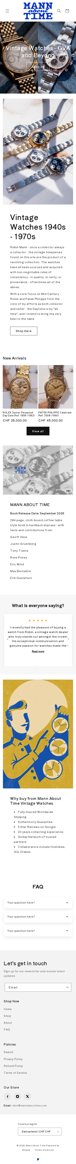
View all (38, 431)
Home (8, 1009)
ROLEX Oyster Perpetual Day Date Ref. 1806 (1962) (19, 414)
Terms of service (44, 1149)
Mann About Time (36, 1145)
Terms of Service (15, 1072)
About (8, 1022)
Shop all (38, 66)
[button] (7, 11)
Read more (38, 651)
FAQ (7, 1029)
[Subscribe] (67, 987)
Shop (7, 1016)
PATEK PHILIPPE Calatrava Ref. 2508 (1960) (54, 414)
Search (8, 1052)
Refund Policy (13, 1066)
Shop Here (24, 331)
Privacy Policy (13, 1059)
